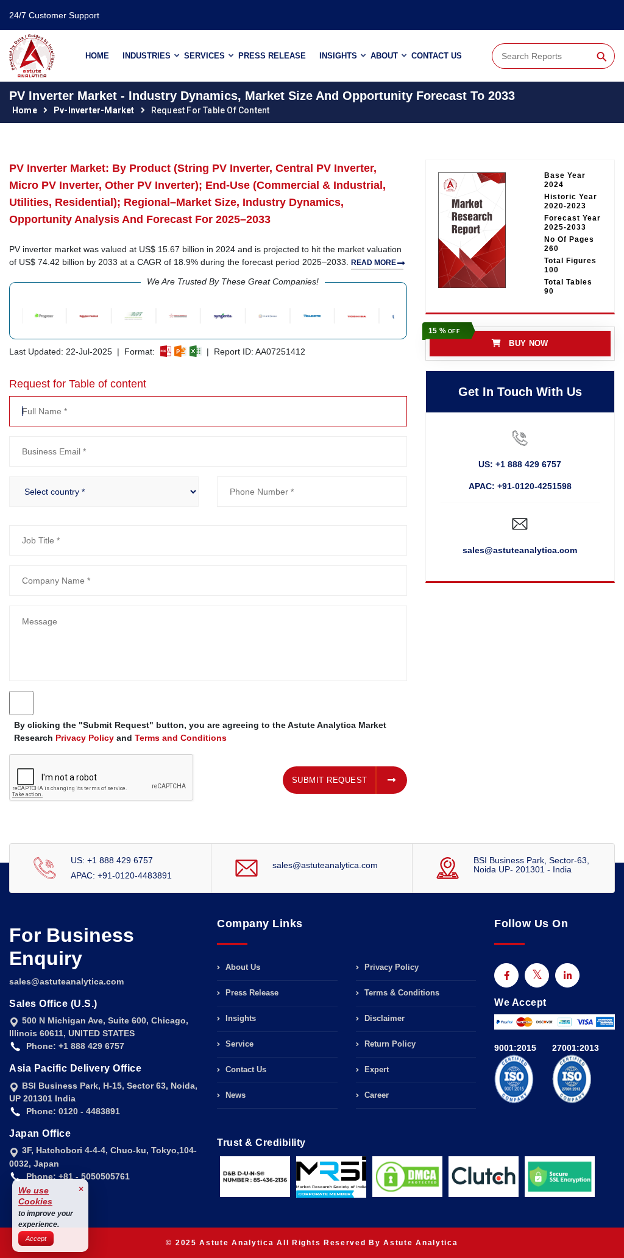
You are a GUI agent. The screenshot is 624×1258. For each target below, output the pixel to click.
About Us (241, 967)
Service (238, 1043)
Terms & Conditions (400, 992)
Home (97, 55)
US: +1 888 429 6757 (519, 464)
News (234, 1095)
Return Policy (389, 1043)
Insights (338, 55)
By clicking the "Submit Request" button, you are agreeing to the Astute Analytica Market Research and (200, 731)
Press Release (272, 55)
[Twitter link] (537, 975)
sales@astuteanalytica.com (520, 550)
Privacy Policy (84, 738)
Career (375, 1095)
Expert (375, 1069)
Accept (36, 1238)
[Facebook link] (506, 975)
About (384, 55)
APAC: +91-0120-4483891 (121, 875)
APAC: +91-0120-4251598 (520, 486)
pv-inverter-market (94, 110)
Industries (146, 55)
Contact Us (436, 55)
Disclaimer (383, 1018)
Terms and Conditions (181, 738)
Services (204, 55)
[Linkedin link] (567, 975)
